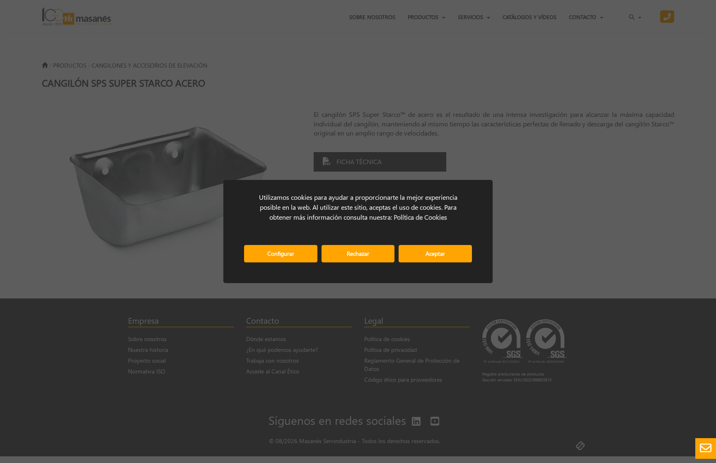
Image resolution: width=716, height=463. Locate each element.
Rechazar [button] (358, 253)
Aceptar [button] (435, 253)
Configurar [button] (280, 253)
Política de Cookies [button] (420, 217)
